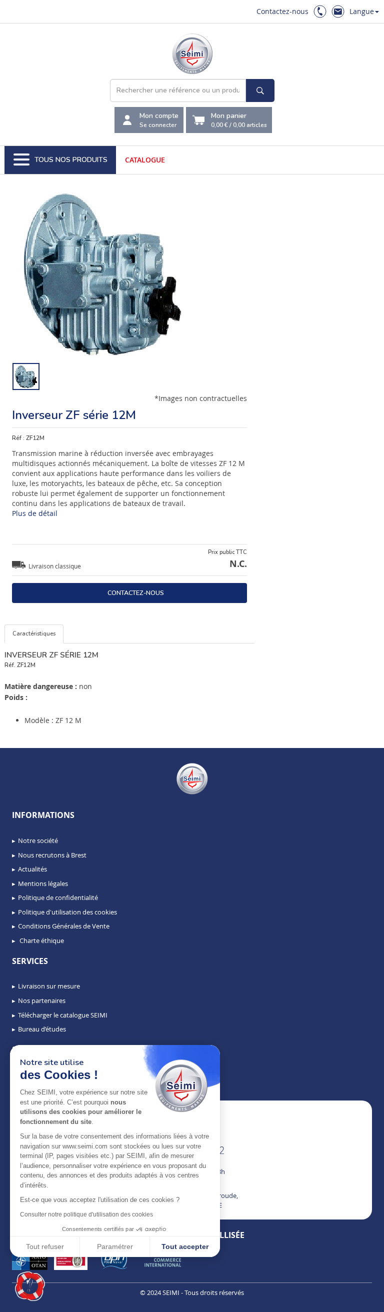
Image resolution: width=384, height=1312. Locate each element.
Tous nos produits (71, 159)
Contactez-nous (282, 11)
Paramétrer (115, 1246)
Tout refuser (45, 1246)
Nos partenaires (42, 1000)
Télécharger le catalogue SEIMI (63, 1015)
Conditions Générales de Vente (64, 926)
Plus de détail (35, 513)
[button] (30, 1287)
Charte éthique (41, 940)
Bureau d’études (42, 1029)
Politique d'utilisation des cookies (67, 912)
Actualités (32, 869)
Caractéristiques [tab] (34, 634)
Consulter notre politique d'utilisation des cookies (86, 1214)
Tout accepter (185, 1246)
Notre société (38, 840)
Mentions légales (43, 883)
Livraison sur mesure (49, 986)
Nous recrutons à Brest (52, 855)
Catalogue (145, 159)
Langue (362, 11)
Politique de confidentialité (58, 897)
